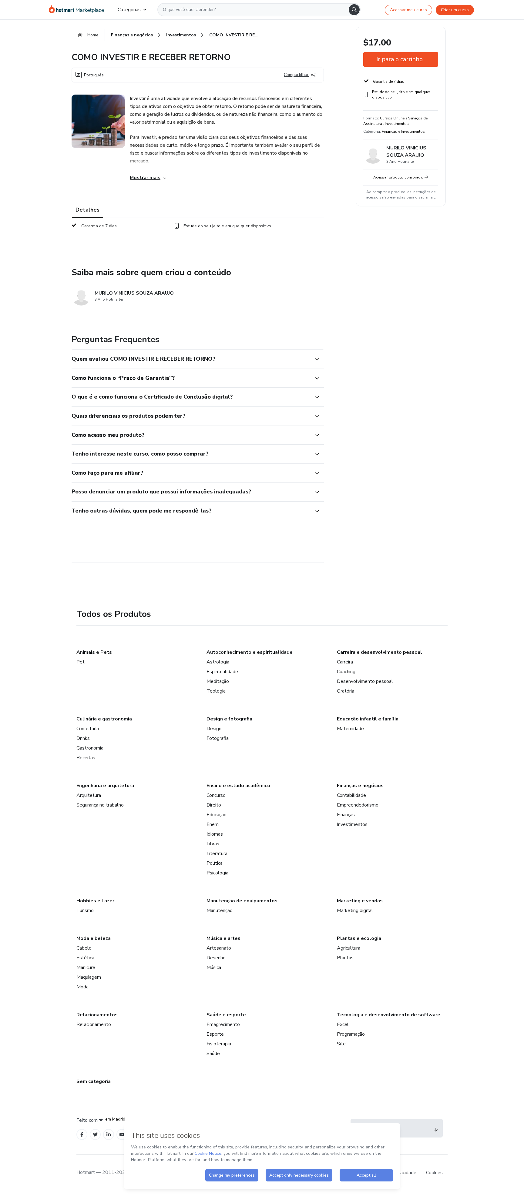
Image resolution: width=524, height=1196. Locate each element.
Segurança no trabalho (100, 805)
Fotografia (218, 738)
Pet (80, 662)
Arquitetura (88, 795)
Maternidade (350, 728)
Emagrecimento (223, 1024)
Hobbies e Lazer (95, 900)
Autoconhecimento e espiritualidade (250, 652)
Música (214, 967)
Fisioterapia (219, 1044)
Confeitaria (87, 728)
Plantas (345, 957)
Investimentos (352, 824)
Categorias (129, 9)
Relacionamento (93, 1024)
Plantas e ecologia (359, 938)
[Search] (354, 9)
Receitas (85, 757)
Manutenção (220, 910)
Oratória (345, 691)
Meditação (218, 681)
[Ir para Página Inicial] (78, 10)
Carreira (345, 662)
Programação (351, 1034)
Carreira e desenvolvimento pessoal (379, 652)
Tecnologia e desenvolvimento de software (388, 1014)
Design (214, 728)
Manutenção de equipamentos (242, 900)
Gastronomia (89, 748)
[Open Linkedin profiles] (108, 1135)
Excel (343, 1024)
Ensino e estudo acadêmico (238, 785)
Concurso (216, 795)
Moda (82, 987)
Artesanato (219, 948)
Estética (85, 957)
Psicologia (217, 873)
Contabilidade (351, 795)
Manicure (85, 967)
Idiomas (215, 834)
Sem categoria (93, 1081)
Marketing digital (355, 910)
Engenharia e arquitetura (105, 785)
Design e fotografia (229, 719)
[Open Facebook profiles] (82, 1135)
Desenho (216, 957)
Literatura (217, 853)
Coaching (346, 671)
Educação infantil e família (367, 719)
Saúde (213, 1053)
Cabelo (84, 948)
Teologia (216, 691)
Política (215, 863)
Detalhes (87, 209)
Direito (214, 805)
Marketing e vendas (360, 900)
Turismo (85, 910)
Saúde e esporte (226, 1014)
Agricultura (348, 948)
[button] (191, 359)
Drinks (83, 738)
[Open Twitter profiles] (95, 1135)
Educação (217, 814)
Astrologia (218, 662)
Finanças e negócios (360, 785)
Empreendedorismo (357, 805)
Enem (213, 824)
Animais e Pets (94, 652)
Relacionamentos (97, 1014)
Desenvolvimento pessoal (365, 681)
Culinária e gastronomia (104, 719)
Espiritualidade (222, 671)
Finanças (346, 814)
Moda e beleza (93, 938)
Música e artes (223, 938)
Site (341, 1044)
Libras (213, 843)
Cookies (434, 1172)
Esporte (215, 1034)
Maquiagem (88, 977)
